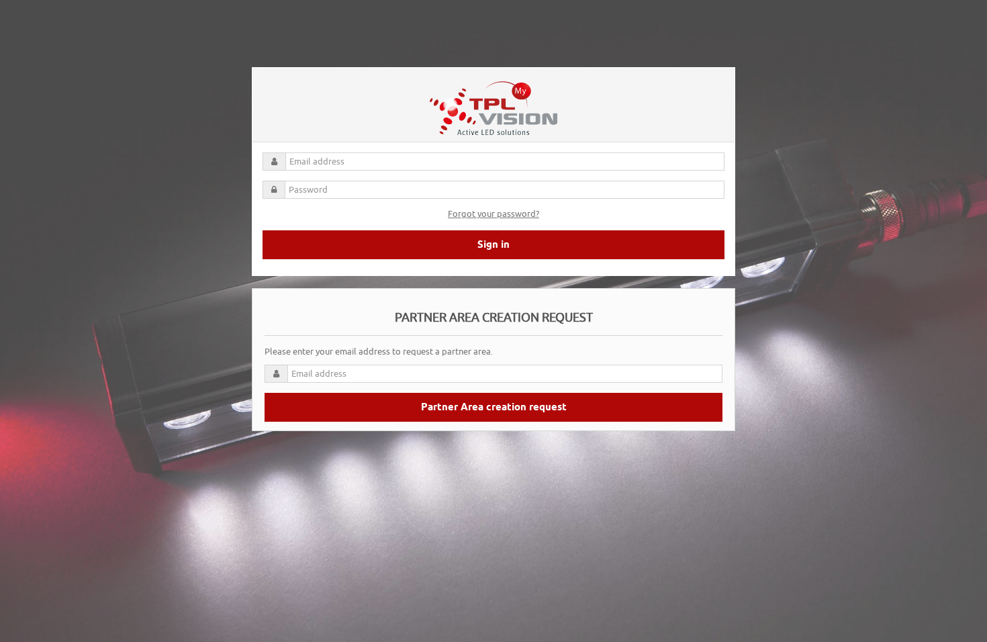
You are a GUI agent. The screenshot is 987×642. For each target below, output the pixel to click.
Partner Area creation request (494, 407)
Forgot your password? (493, 214)
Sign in (493, 245)
